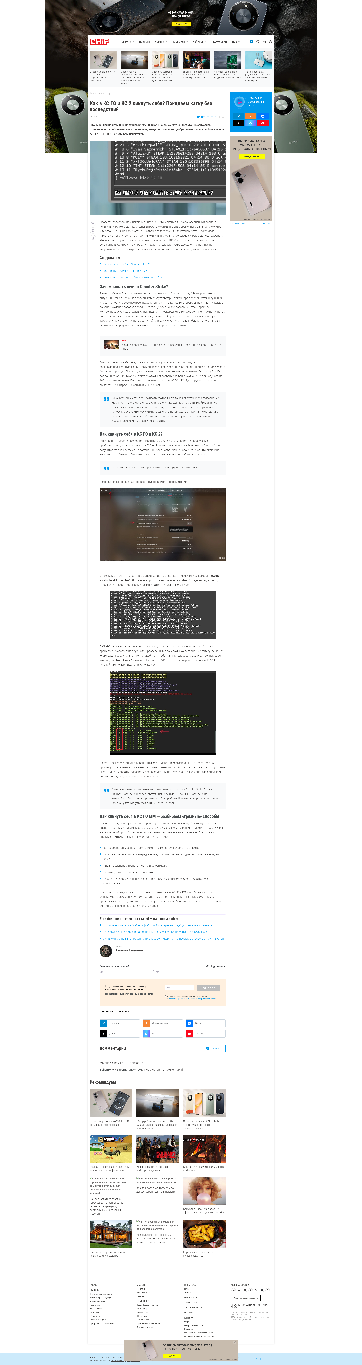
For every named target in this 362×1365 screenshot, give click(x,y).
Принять (258, 1359)
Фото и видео (96, 1309)
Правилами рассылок (178, 999)
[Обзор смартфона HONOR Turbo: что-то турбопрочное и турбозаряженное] (204, 1103)
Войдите (105, 1069)
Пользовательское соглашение (198, 1333)
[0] (157, 971)
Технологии (219, 41)
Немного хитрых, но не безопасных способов (132, 277)
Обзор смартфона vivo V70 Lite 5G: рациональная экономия (102, 76)
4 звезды (210, 116)
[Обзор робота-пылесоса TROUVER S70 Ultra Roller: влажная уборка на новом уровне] (157, 1103)
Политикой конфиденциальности (202, 999)
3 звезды (206, 116)
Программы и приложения (102, 1323)
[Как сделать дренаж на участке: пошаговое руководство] (111, 1234)
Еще (234, 41)
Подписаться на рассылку (246, 1298)
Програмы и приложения (148, 1323)
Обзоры (126, 41)
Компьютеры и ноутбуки (101, 1298)
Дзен (112, 1033)
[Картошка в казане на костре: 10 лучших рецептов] (204, 1234)
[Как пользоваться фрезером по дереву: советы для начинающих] (157, 1180)
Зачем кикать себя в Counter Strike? (126, 264)
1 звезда (198, 116)
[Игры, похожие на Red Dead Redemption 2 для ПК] (157, 1149)
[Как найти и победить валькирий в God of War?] (204, 1149)
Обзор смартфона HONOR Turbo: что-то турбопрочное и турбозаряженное (163, 76)
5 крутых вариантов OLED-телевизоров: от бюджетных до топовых (227, 74)
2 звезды (202, 116)
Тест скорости (193, 1307)
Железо (187, 1292)
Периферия (95, 1305)
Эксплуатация (143, 1292)
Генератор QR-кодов (193, 1325)
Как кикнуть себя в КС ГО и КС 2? (125, 271)
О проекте (188, 1322)
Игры (124, 341)
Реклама (189, 1312)
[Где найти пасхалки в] (111, 1149)
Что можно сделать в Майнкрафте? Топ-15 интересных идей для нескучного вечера (157, 925)
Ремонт (140, 1296)
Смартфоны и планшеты (101, 1294)
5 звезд (214, 116)
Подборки (178, 41)
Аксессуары (95, 1312)
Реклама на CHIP (237, 224)
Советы (160, 41)
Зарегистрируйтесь (129, 1069)
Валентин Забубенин (129, 950)
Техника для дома (98, 1320)
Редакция (188, 1329)
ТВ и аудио (95, 1316)
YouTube (199, 1033)
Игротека (190, 1285)
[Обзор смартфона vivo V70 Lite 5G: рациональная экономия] (111, 1103)
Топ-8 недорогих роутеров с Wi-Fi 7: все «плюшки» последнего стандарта (257, 76)
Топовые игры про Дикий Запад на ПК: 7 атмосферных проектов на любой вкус (155, 932)
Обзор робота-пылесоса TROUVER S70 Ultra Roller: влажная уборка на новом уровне (134, 77)
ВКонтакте (200, 1023)
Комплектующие (97, 1301)
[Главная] (91, 93)
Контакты (267, 224)
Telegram (114, 1023)
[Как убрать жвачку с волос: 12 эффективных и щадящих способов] (204, 1191)
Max (154, 1033)
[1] (101, 971)
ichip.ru (188, 1317)
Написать (216, 1048)
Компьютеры (143, 1309)
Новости (144, 41)
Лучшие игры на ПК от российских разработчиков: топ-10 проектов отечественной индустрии (164, 938)
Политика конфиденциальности (199, 1336)
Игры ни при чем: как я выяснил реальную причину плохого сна (196, 74)
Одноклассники (160, 1023)
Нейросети (200, 41)
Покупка (141, 1289)
